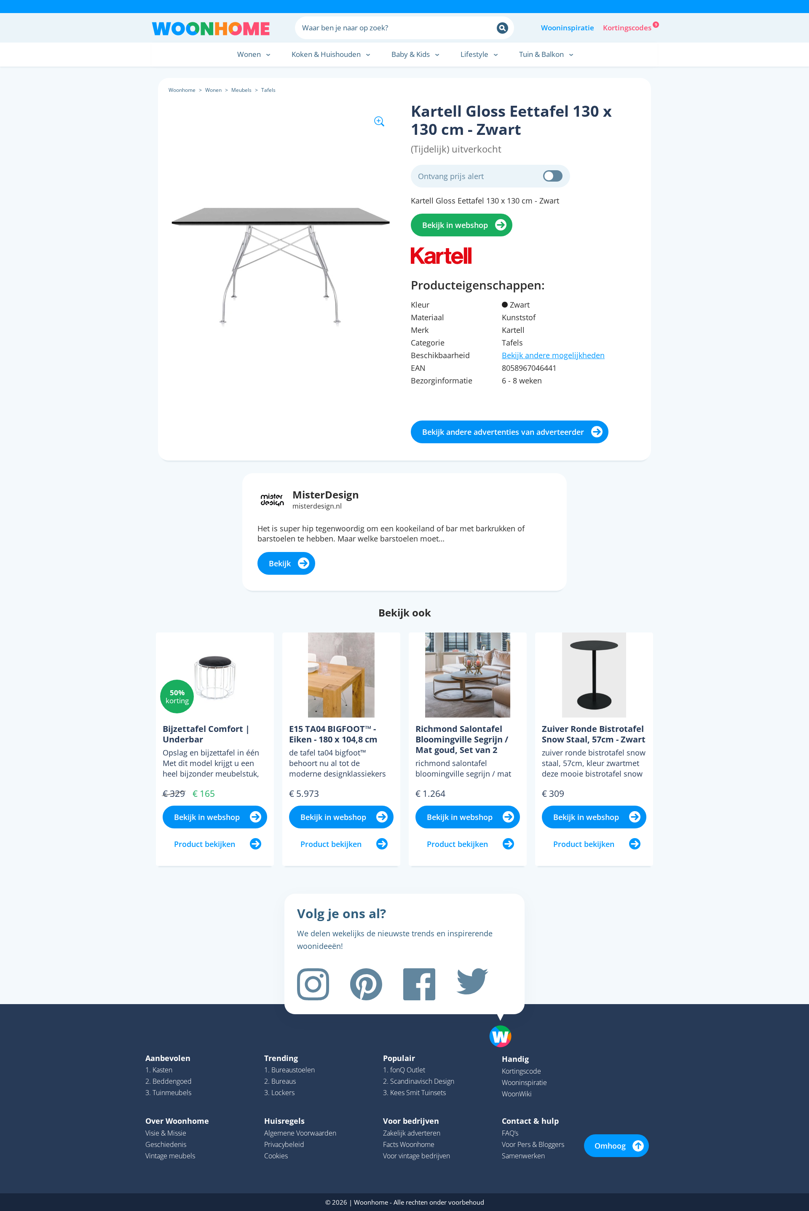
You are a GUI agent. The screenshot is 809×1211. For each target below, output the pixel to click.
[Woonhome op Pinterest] (366, 984)
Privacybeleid (284, 1144)
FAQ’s (510, 1133)
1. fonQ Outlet (404, 1069)
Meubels (241, 90)
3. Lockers (279, 1092)
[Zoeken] (502, 28)
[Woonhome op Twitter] (472, 984)
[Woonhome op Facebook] (419, 984)
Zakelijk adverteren (411, 1133)
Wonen (213, 90)
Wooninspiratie (567, 27)
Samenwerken (523, 1155)
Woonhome (182, 90)
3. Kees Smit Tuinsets (414, 1092)
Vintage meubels (170, 1155)
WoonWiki (517, 1093)
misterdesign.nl (317, 506)
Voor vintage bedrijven (416, 1155)
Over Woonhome (177, 1121)
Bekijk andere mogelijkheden (553, 355)
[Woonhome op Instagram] (313, 984)
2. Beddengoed (168, 1081)
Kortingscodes (628, 26)
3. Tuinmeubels (168, 1092)
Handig (515, 1059)
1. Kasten (158, 1069)
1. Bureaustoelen (289, 1069)
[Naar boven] (505, 1023)
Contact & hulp (530, 1121)
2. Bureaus (280, 1081)
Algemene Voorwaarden (300, 1133)
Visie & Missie (165, 1133)
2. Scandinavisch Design (418, 1081)
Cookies (276, 1155)
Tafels (268, 90)
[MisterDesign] (272, 499)
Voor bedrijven (411, 1121)
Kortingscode (521, 1071)
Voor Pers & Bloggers (533, 1144)
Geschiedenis (165, 1144)
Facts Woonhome (408, 1144)
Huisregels (284, 1121)
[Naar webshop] (441, 254)
